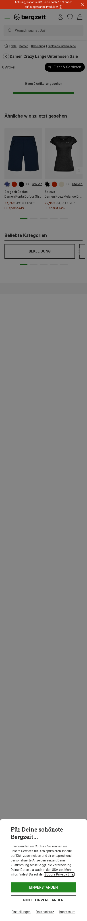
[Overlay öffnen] (60, 6)
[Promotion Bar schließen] (82, 4)
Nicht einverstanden (43, 900)
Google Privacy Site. (59, 874)
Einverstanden (43, 887)
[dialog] (43, 870)
